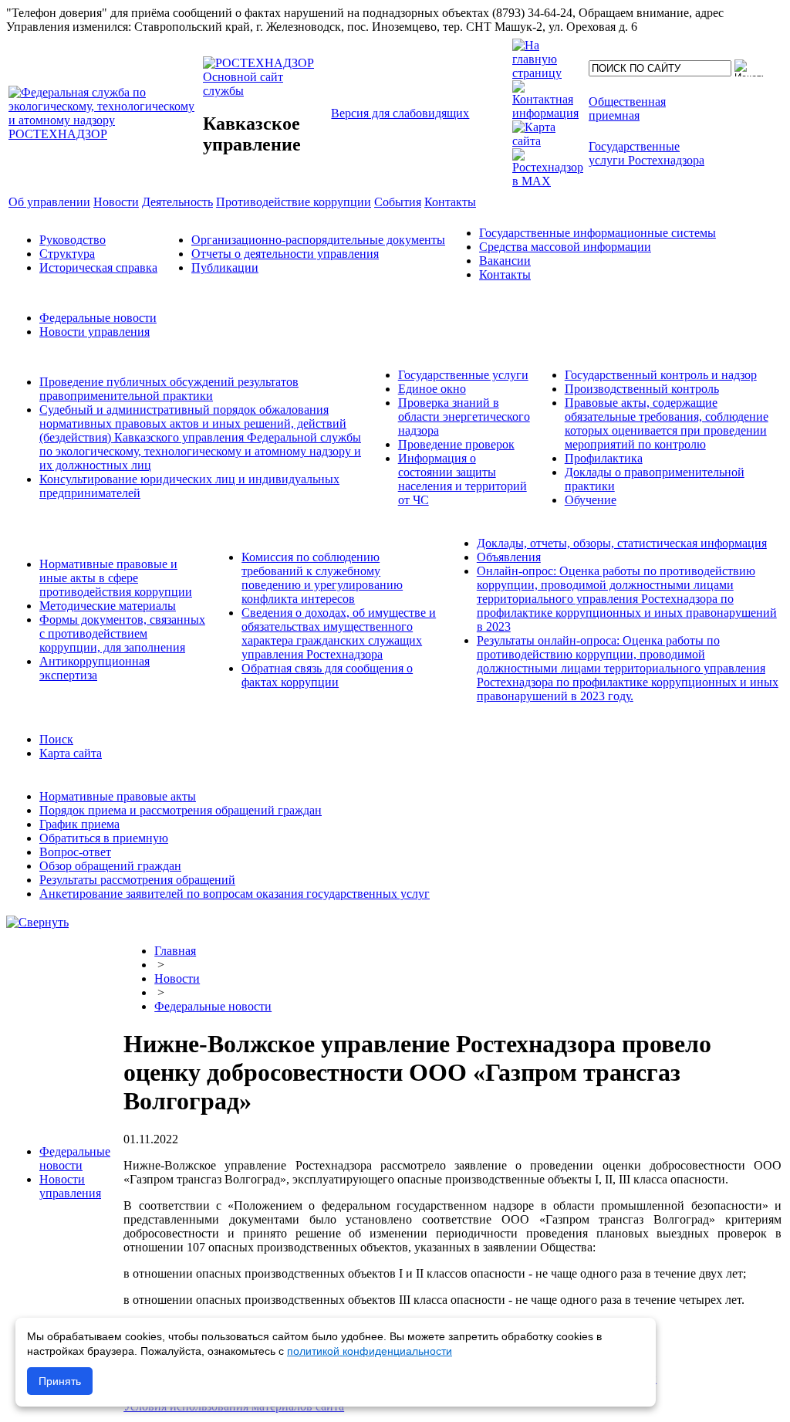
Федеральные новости (98, 317)
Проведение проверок (456, 444)
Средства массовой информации (565, 246)
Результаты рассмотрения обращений (137, 879)
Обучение (590, 499)
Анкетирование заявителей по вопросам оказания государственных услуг (234, 893)
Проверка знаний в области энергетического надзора (464, 416)
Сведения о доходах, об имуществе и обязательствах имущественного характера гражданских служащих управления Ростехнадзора (338, 633)
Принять (60, 1381)
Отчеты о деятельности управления (285, 253)
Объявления (509, 557)
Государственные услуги (463, 374)
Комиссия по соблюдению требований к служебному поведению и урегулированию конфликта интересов (322, 577)
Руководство (72, 239)
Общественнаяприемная (627, 108)
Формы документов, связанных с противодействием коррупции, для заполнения (122, 633)
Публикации (224, 267)
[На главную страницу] (547, 73)
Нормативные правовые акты (117, 796)
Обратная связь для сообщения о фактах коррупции (327, 675)
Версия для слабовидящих (400, 113)
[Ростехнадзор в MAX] (547, 181)
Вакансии (505, 260)
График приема (79, 824)
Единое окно (432, 388)
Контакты (505, 274)
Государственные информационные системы (597, 232)
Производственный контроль (642, 388)
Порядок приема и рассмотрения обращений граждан (180, 810)
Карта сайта (70, 753)
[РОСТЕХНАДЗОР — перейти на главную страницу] (104, 134)
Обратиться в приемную (103, 838)
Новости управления (94, 331)
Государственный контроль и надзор (661, 374)
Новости (177, 978)
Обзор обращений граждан (110, 865)
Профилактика (604, 458)
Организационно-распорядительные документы (318, 239)
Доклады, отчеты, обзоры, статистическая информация (622, 543)
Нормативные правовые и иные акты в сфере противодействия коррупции (115, 577)
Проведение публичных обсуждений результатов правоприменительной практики (169, 388)
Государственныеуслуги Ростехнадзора (646, 153)
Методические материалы (107, 605)
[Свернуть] (37, 922)
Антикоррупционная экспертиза (94, 668)
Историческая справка (98, 267)
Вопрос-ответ (75, 851)
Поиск (56, 739)
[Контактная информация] (547, 113)
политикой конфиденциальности (369, 1351)
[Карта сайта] (547, 140)
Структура (67, 253)
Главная (175, 950)
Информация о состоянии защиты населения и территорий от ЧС (462, 479)
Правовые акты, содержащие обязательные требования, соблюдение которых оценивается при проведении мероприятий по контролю (666, 423)
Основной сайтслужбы (243, 83)
